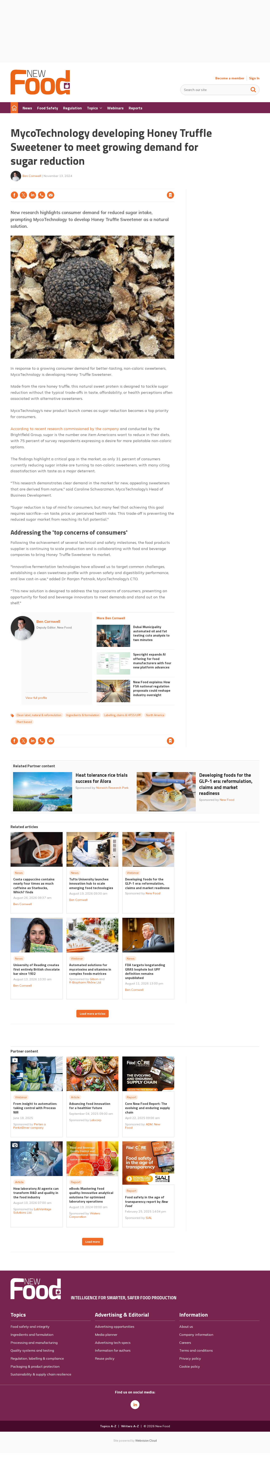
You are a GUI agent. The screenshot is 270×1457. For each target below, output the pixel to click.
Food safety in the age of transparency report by (146, 1201)
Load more (92, 1241)
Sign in (116, 186)
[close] (174, 186)
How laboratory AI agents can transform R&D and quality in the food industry (36, 1193)
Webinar (133, 873)
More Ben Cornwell (111, 618)
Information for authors (113, 1350)
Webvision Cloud (146, 1440)
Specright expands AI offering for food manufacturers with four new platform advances (152, 660)
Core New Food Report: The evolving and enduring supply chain (147, 1108)
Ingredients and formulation (32, 1334)
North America (155, 715)
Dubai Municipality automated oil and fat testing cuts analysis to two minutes (151, 633)
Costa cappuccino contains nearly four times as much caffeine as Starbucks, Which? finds (33, 886)
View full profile (36, 698)
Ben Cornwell (32, 176)
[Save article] (170, 195)
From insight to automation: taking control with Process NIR (35, 1108)
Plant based (24, 722)
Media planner (106, 1334)
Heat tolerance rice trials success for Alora (102, 778)
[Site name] (40, 93)
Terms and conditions (196, 1350)
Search (253, 88)
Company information (196, 1334)
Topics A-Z (108, 1426)
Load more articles (92, 1013)
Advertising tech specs (113, 1342)
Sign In (254, 78)
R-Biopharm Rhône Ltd (85, 982)
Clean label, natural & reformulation (39, 715)
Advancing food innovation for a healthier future (89, 1105)
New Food (227, 800)
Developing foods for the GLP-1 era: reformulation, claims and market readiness (225, 784)
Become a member (229, 78)
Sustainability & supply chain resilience (41, 1374)
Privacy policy (190, 1358)
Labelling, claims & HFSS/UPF (122, 715)
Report (131, 1097)
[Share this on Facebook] (14, 195)
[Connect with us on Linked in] (135, 1404)
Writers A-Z (130, 1426)
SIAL (149, 1218)
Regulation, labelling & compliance (37, 1358)
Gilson (94, 979)
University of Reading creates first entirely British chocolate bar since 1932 (36, 969)
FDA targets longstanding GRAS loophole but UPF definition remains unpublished (145, 971)
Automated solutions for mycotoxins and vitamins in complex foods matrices (90, 969)
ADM (149, 1124)
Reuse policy (105, 1358)
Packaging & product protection (35, 1366)
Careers (185, 1342)
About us (186, 1326)
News (19, 873)
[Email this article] (50, 195)
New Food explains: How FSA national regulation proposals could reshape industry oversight (151, 688)
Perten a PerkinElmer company (29, 1126)
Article (75, 1097)
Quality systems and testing (32, 1350)
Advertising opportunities (114, 1326)
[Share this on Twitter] (23, 195)
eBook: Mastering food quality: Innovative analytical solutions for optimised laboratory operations (91, 1195)
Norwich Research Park (112, 788)
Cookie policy (189, 1366)
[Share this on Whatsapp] (41, 195)
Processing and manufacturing (34, 1342)
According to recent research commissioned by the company (65, 428)
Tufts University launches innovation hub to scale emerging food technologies (91, 883)
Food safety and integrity (30, 1326)
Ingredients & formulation (82, 715)
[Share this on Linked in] (32, 195)
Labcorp (95, 1120)
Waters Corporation (84, 1215)
